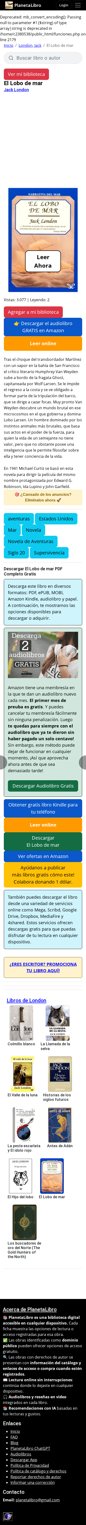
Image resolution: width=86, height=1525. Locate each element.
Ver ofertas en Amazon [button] (43, 856)
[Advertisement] (43, 141)
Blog (14, 1442)
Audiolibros (21, 1454)
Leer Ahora (43, 261)
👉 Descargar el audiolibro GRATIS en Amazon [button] (43, 327)
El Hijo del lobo (20, 1197)
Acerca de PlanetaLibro (30, 1309)
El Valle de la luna (23, 1095)
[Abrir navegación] (78, 5)
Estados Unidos (56, 518)
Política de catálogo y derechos (38, 1471)
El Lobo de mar (52, 1197)
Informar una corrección (33, 1482)
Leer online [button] (43, 343)
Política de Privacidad (30, 1465)
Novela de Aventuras (31, 541)
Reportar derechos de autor (36, 1476)
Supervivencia (49, 552)
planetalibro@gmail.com (38, 1500)
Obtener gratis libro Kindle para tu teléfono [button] (43, 808)
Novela (33, 530)
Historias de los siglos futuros (57, 1097)
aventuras (19, 518)
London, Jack (30, 45)
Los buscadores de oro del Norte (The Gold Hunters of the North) (24, 1250)
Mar (12, 530)
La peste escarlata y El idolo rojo (24, 1148)
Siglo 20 (16, 552)
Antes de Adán (60, 1146)
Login (63, 5)
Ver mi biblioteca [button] (26, 74)
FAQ (14, 1437)
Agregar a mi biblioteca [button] (33, 312)
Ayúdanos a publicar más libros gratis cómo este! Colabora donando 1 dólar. (43, 874)
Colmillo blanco (21, 1044)
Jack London (16, 89)
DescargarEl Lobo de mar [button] (43, 841)
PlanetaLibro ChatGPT (30, 1448)
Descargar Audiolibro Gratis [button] (43, 786)
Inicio (8, 45)
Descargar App (24, 1459)
